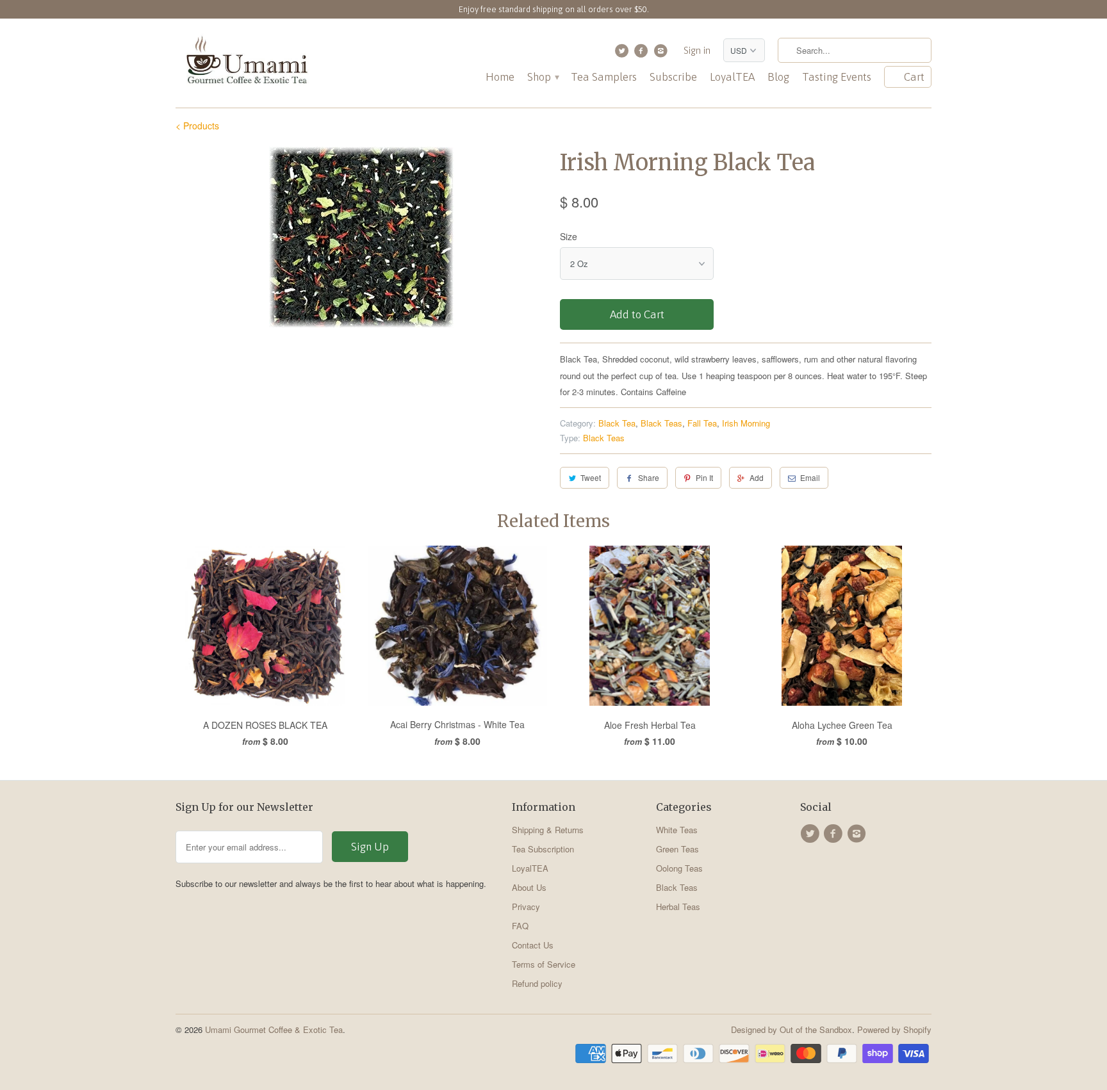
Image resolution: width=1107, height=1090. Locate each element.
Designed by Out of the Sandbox (791, 1029)
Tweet (590, 477)
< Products (197, 125)
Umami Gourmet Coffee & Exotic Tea (274, 1029)
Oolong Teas (679, 868)
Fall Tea (702, 423)
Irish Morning (746, 423)
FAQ (520, 926)
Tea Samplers (604, 77)
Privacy (526, 906)
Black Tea (617, 423)
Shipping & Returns (548, 830)
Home (500, 77)
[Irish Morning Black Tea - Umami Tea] (361, 237)
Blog (778, 77)
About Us (529, 887)
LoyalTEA (732, 77)
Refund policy (537, 983)
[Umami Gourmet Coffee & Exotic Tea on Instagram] (662, 54)
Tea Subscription (543, 849)
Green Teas (677, 849)
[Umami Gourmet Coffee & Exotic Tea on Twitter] (623, 54)
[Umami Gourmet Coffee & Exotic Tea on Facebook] (643, 54)
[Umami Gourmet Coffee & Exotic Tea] (246, 63)
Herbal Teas (678, 906)
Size (568, 236)
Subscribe (673, 77)
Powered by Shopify (894, 1029)
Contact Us (533, 945)
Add (757, 477)
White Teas (677, 830)
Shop (542, 77)
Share (648, 477)
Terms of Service (543, 964)
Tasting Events (836, 77)
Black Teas (661, 423)
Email (810, 477)
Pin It (704, 477)
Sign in (697, 50)
